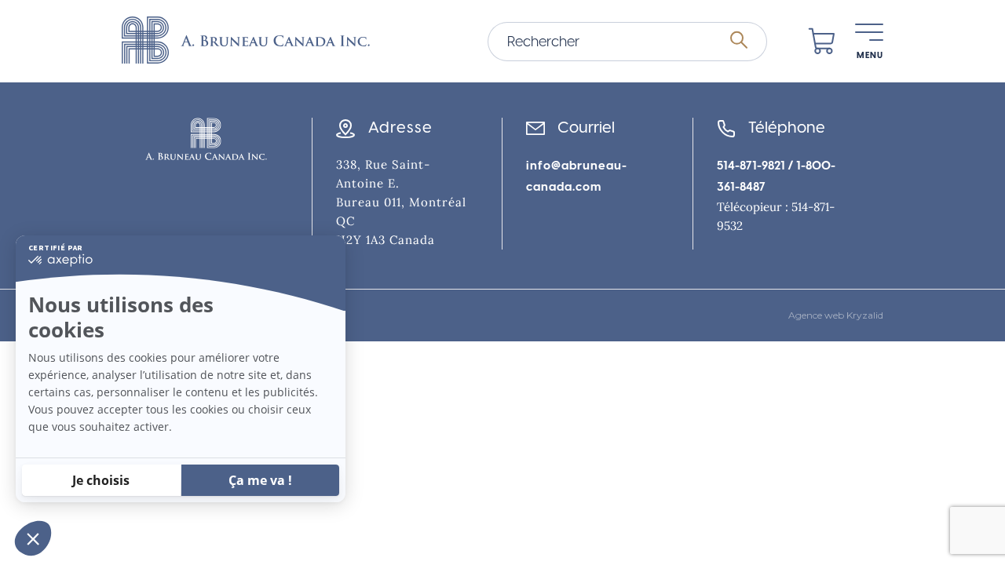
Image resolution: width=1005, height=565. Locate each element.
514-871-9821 (751, 166)
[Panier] (822, 41)
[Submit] (738, 41)
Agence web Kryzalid (835, 315)
